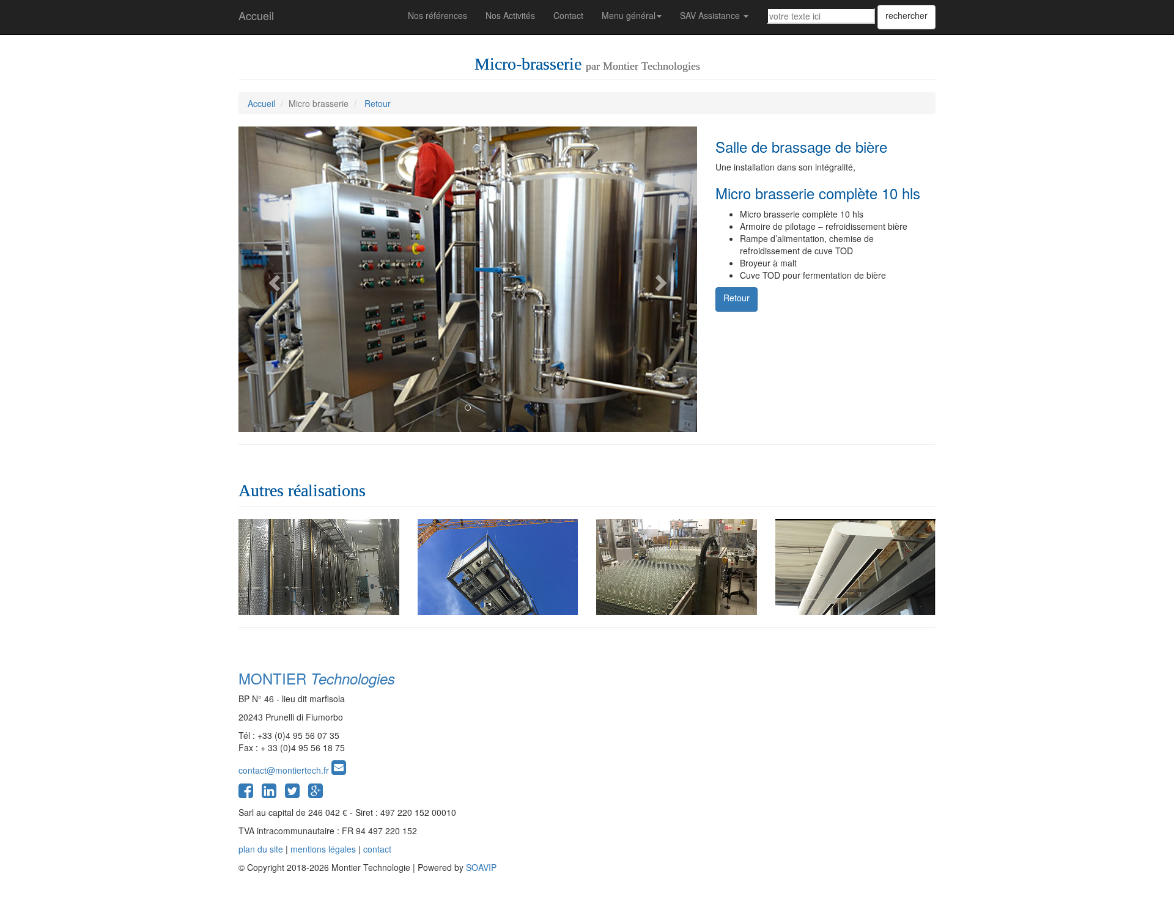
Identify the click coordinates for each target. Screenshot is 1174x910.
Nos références (437, 15)
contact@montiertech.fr (284, 770)
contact (377, 849)
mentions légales (323, 849)
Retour (377, 103)
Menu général (628, 15)
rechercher (906, 15)
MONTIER (316, 678)
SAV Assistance (711, 15)
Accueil (256, 15)
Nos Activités (510, 15)
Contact (568, 15)
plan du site (260, 849)
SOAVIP (481, 867)
